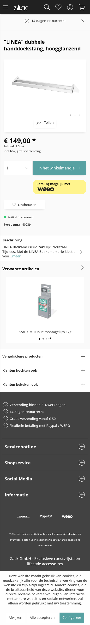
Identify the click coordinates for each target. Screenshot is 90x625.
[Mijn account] (70, 7)
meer (16, 256)
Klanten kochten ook (19, 370)
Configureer (71, 617)
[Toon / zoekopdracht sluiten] (46, 7)
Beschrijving (12, 240)
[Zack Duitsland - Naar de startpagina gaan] (20, 8)
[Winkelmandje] (81, 7)
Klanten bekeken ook (20, 384)
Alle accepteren (42, 617)
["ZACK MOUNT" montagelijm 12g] (45, 301)
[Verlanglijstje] (58, 7)
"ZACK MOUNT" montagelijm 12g (45, 332)
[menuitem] (7, 7)
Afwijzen (15, 617)
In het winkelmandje (56, 168)
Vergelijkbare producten (22, 356)
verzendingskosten (65, 534)
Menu (7, 7)
